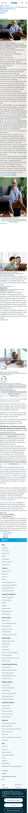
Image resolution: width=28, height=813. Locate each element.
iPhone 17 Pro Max (6, 571)
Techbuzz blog (5, 770)
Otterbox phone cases (7, 714)
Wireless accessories (7, 562)
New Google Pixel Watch (8, 696)
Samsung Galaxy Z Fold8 (8, 588)
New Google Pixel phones (8, 673)
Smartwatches (5, 559)
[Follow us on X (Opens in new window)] (18, 540)
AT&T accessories (6, 708)
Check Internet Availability (8, 174)
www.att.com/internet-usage (11, 131)
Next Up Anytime (6, 614)
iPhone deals (5, 646)
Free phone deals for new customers (11, 658)
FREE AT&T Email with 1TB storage (9, 776)
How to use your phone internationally (11, 729)
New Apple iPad (5, 685)
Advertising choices (19, 784)
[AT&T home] (14, 3)
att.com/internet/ (7, 75)
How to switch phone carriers (9, 623)
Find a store (5, 746)
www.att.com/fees (8, 115)
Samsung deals (5, 649)
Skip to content (5, 6)
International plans (6, 600)
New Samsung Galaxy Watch (9, 693)
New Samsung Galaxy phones (9, 670)
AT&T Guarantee (6, 763)
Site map (3, 784)
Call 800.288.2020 (5, 375)
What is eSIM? (5, 734)
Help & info (4, 760)
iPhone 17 (4, 579)
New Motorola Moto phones (9, 675)
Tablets (4, 556)
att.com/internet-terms (9, 121)
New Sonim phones (6, 678)
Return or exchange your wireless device (12, 737)
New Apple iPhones (6, 667)
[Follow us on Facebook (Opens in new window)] (20, 540)
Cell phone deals (6, 644)
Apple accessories (6, 705)
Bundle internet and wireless (9, 723)
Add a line (4, 603)
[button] (2, 3)
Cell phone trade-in (6, 631)
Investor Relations (6, 752)
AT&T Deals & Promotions (8, 641)
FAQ (6, 288)
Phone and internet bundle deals (10, 652)
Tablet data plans (6, 608)
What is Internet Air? (7, 726)
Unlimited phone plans (7, 597)
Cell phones (5, 548)
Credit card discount (7, 655)
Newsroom (4, 749)
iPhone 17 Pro (5, 574)
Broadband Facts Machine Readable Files (12, 766)
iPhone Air (4, 576)
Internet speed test (7, 626)
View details (4, 19)
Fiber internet (5, 550)
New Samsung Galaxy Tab (8, 687)
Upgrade (4, 605)
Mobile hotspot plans (7, 611)
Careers (4, 757)
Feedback (4, 773)
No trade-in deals (6, 660)
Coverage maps (5, 787)
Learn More (3, 223)
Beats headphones (6, 716)
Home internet (5, 553)
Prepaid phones (5, 564)
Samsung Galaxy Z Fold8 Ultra (9, 585)
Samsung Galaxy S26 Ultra (8, 582)
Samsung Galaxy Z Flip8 (7, 590)
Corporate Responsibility (8, 755)
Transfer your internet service (9, 634)
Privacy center (18, 787)
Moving (2, 288)
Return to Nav (14, 7)
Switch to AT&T (5, 620)
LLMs (3, 779)
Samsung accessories (7, 711)
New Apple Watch (6, 690)
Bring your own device (7, 629)
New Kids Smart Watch (7, 699)
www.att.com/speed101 (19, 144)
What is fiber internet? (7, 731)
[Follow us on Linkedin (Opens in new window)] (25, 540)
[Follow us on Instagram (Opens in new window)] (23, 540)
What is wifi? (5, 740)
